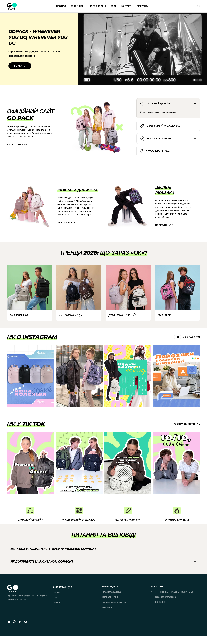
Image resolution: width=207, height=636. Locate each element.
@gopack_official (187, 424)
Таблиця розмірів (110, 597)
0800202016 (161, 602)
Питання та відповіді (111, 592)
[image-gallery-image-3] (127, 376)
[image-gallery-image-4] (176, 376)
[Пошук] (199, 6)
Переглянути (66, 222)
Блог (54, 598)
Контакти (56, 603)
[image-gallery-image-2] (79, 376)
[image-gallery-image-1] (30, 376)
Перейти (20, 66)
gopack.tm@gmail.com (165, 597)
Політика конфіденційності (114, 602)
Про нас (56, 593)
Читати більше (17, 144)
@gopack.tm (191, 337)
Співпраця (107, 607)
